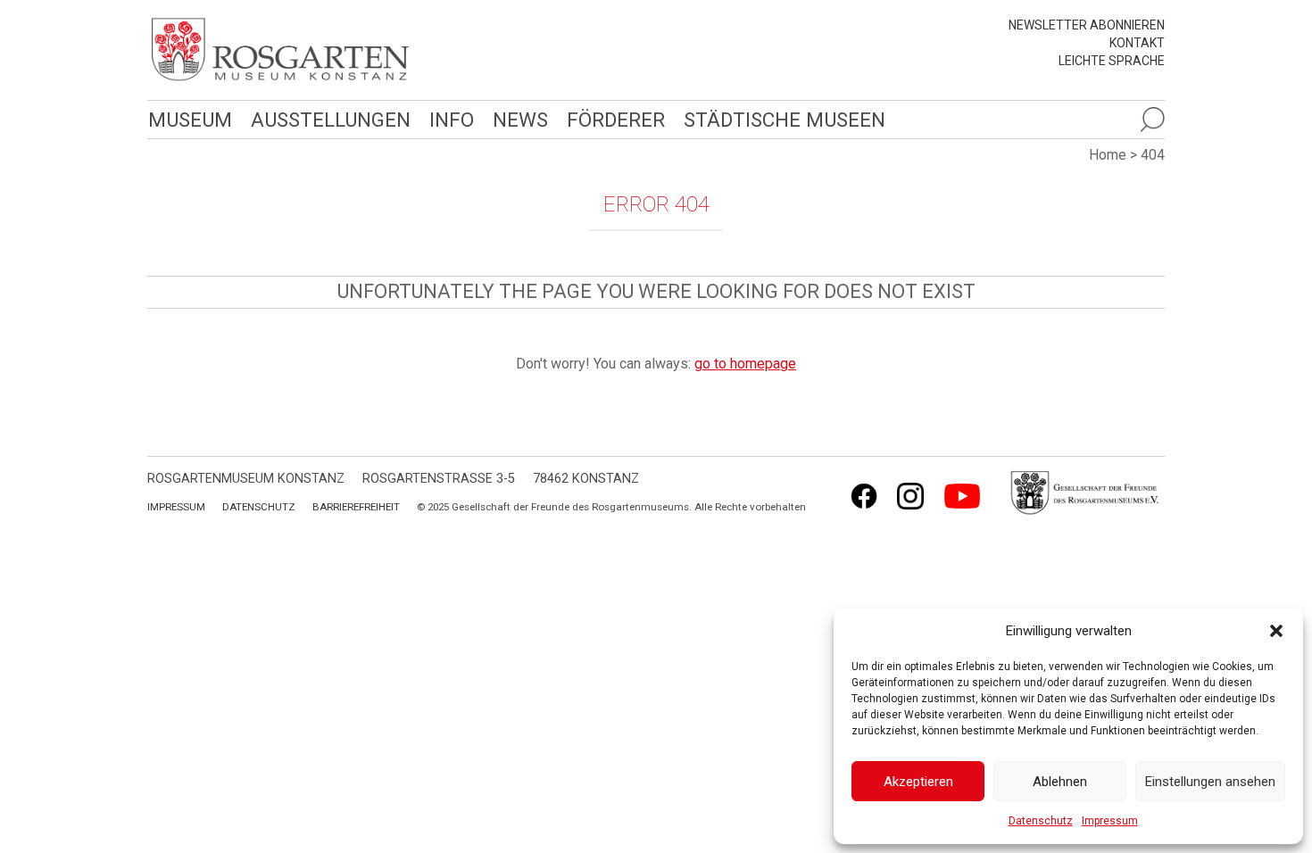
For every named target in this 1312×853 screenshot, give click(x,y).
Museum (190, 119)
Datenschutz (1041, 821)
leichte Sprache (1112, 61)
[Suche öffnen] (1152, 119)
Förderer (616, 119)
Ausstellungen (331, 119)
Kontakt (1137, 43)
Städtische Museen (784, 119)
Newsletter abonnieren (1087, 25)
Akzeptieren (918, 782)
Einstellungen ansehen (1210, 782)
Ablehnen (1060, 782)
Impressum (1110, 821)
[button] (1276, 631)
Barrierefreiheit (356, 507)
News (520, 119)
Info (451, 119)
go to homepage (745, 363)
